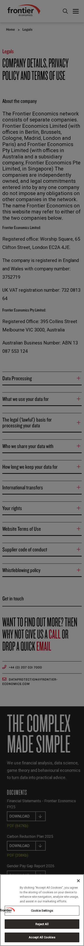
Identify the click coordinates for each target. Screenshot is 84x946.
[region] (42, 910)
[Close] (78, 881)
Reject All (41, 924)
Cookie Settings (42, 910)
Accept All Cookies (42, 937)
